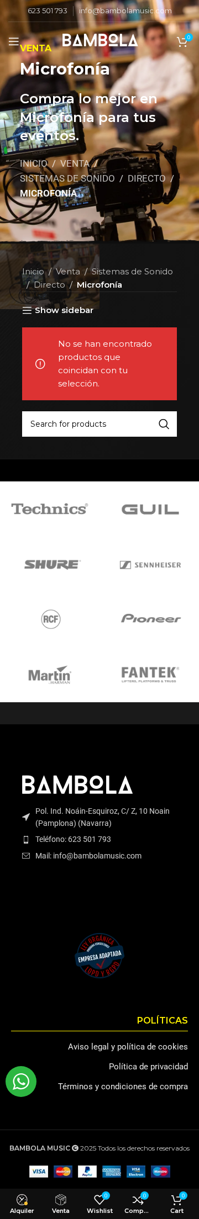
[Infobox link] (47, 11)
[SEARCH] (164, 424)
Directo (147, 178)
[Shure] (50, 564)
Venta (75, 163)
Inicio (34, 163)
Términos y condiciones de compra (123, 1086)
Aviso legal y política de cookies (128, 1047)
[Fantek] (149, 674)
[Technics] (50, 509)
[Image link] (76, 786)
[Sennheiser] (149, 564)
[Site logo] (99, 40)
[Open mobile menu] (14, 41)
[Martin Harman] (50, 674)
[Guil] (149, 509)
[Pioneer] (149, 619)
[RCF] (50, 619)
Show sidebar (64, 310)
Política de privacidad (148, 1067)
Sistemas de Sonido (67, 178)
